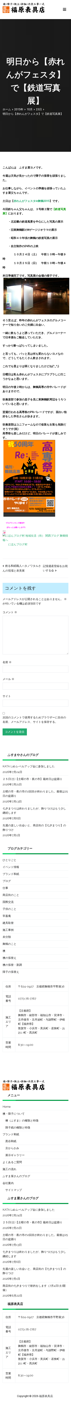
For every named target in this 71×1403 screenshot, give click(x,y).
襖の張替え (9, 957)
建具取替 (8, 923)
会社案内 (8, 1183)
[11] (29, 478)
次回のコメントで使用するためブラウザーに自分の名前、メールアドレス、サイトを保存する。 (34, 719)
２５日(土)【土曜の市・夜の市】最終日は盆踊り (32, 779)
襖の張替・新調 (12, 964)
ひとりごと (9, 860)
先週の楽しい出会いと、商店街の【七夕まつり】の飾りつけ (34, 827)
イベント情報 (11, 867)
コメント (10, 612)
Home (7, 1106)
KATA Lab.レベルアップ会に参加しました (29, 766)
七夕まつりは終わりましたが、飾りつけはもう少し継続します (34, 811)
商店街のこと (11, 895)
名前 (7, 662)
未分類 (7, 937)
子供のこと (9, 909)
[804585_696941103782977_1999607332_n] (36, 296)
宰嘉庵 (7, 916)
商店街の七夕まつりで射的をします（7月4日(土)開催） (34, 1288)
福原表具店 (46, 1396)
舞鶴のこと (9, 944)
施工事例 (8, 930)
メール (8, 679)
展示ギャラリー (15, 1155)
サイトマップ (13, 1190)
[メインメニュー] (64, 9)
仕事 (5, 888)
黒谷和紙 (10, 1141)
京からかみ (12, 1148)
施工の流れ (9, 1169)
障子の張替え (11, 971)
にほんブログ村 (17, 544)
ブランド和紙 (11, 874)
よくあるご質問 (12, 1162)
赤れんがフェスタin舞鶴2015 (32, 201)
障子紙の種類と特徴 (17, 1127)
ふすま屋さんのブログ (16, 1176)
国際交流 (8, 902)
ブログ (7, 881)
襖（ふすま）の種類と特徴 (21, 1120)
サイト (7, 696)
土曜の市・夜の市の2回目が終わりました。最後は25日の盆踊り (35, 794)
